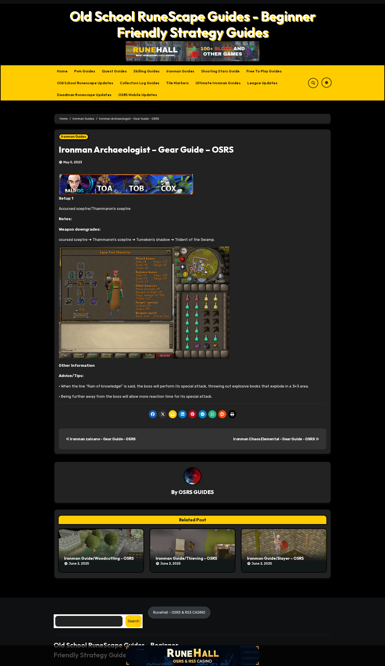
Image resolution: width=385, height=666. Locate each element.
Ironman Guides (180, 71)
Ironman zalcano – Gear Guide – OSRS (103, 439)
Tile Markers (177, 83)
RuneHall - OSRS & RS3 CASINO (179, 612)
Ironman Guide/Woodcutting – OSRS (99, 558)
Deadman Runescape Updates (84, 94)
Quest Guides (114, 71)
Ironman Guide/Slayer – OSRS (275, 558)
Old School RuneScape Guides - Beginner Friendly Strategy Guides (193, 24)
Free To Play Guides (264, 71)
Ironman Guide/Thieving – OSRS (186, 558)
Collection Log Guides (140, 83)
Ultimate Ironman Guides (218, 83)
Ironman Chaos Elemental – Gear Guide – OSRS (274, 439)
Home (62, 71)
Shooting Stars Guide (220, 71)
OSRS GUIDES (196, 492)
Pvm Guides (84, 71)
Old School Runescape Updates (85, 83)
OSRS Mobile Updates (137, 94)
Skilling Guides (146, 71)
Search (133, 621)
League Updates (262, 83)
